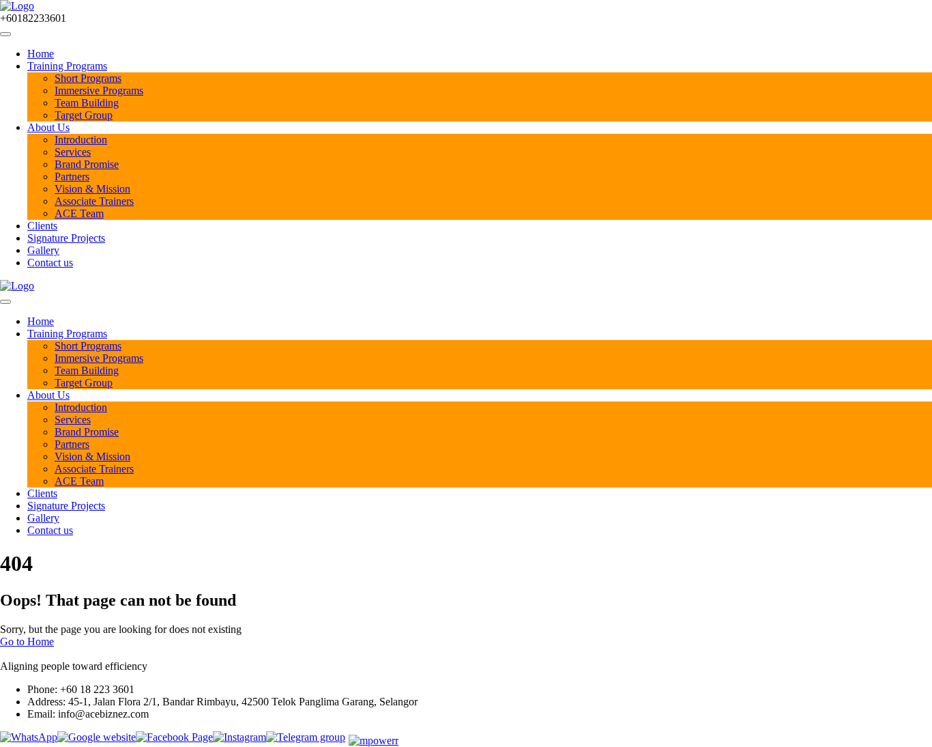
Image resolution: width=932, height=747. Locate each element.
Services (73, 152)
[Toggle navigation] (5, 34)
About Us (48, 127)
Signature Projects (66, 238)
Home (40, 53)
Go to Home (27, 641)
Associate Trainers (94, 201)
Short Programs (88, 78)
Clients (42, 225)
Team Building (87, 103)
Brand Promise (87, 164)
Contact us (50, 262)
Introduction (81, 139)
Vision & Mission (92, 189)
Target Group (84, 115)
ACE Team (79, 213)
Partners (72, 176)
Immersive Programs (99, 90)
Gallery (43, 250)
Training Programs (67, 66)
